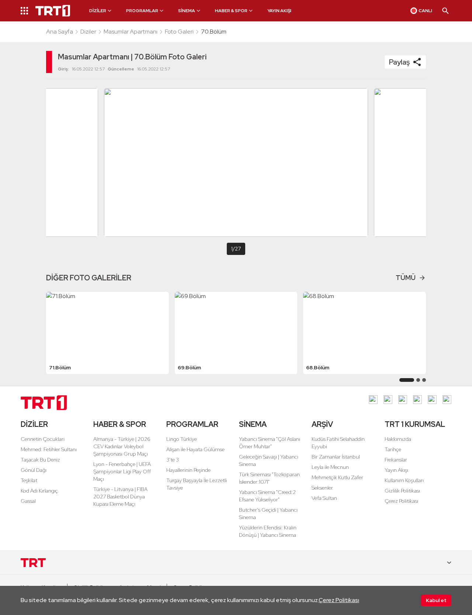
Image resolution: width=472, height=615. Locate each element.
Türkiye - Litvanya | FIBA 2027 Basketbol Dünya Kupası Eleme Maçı (120, 496)
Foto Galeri (179, 31)
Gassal (28, 501)
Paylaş (399, 62)
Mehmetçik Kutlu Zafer (337, 477)
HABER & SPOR (119, 424)
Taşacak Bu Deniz (40, 459)
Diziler (88, 31)
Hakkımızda (398, 439)
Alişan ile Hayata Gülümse (195, 449)
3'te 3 (172, 459)
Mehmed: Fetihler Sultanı (49, 449)
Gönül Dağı (33, 470)
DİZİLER (34, 424)
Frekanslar (396, 459)
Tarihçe (393, 449)
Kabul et (436, 600)
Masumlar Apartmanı (130, 31)
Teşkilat (29, 480)
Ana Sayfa (59, 31)
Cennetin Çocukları (43, 439)
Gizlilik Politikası (402, 490)
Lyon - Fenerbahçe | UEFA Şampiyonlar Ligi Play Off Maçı (122, 471)
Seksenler (322, 487)
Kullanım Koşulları (404, 480)
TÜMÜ (406, 277)
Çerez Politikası (339, 600)
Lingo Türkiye (181, 439)
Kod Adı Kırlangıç (39, 490)
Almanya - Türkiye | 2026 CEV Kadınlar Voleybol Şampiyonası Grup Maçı (121, 446)
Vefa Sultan (324, 498)
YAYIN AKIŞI (279, 11)
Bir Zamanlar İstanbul (336, 456)
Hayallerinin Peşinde (188, 470)
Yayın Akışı (396, 470)
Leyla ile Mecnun (330, 467)
